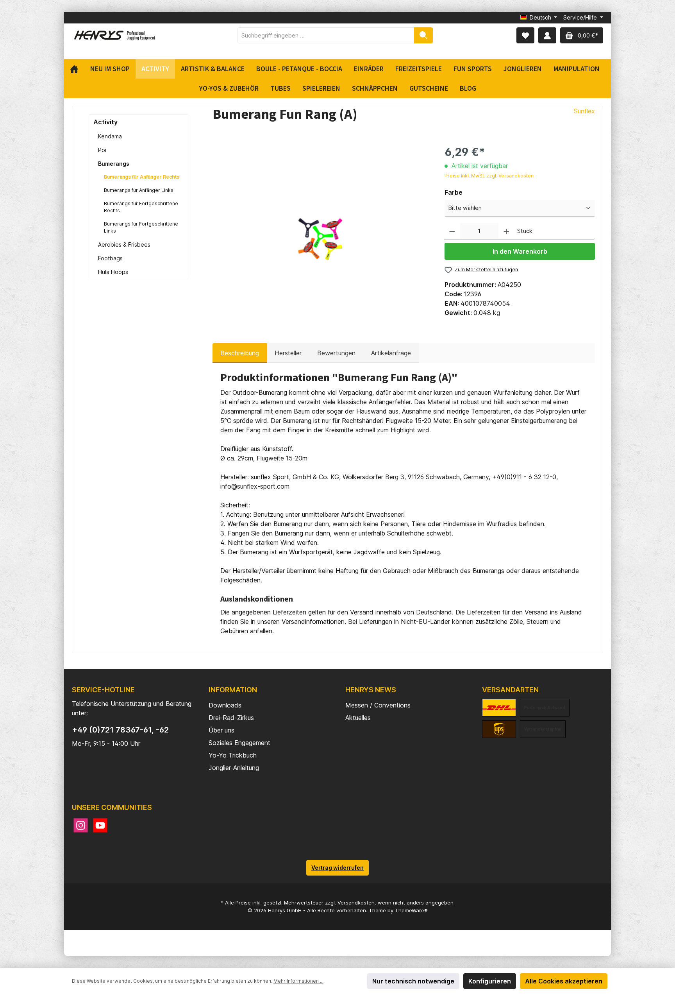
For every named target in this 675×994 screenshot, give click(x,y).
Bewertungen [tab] (336, 353)
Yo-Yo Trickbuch (233, 755)
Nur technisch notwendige (413, 981)
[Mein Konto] (547, 35)
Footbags (110, 258)
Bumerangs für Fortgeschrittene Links (141, 227)
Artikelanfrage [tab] (391, 353)
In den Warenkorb (520, 251)
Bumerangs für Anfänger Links (138, 190)
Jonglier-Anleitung (234, 768)
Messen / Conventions (378, 705)
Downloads (225, 705)
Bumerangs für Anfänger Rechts (141, 177)
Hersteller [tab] (288, 353)
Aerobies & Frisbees (124, 244)
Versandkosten (356, 902)
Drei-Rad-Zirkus (231, 718)
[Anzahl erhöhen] (506, 231)
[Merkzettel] (525, 35)
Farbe (453, 192)
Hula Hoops (113, 272)
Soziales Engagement (239, 743)
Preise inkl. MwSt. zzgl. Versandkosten (489, 176)
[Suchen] (423, 35)
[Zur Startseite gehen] (115, 35)
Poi (102, 150)
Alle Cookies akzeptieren (563, 981)
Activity (105, 122)
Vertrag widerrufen (337, 867)
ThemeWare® (411, 910)
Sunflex (584, 111)
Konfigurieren (489, 981)
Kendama (110, 136)
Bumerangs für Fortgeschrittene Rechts (141, 207)
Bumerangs (113, 163)
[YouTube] (100, 825)
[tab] (239, 353)
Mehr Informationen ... (298, 981)
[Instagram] (80, 825)
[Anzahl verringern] (452, 231)
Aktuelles (358, 718)
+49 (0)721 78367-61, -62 (120, 729)
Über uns (221, 730)
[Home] (77, 69)
